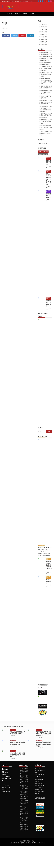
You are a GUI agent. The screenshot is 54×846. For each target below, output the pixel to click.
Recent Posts (43, 154)
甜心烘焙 (37, 791)
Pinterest (44, 1)
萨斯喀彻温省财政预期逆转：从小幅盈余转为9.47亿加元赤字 (45, 92)
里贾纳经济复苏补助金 (48, 162)
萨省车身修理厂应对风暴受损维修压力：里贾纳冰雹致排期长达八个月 (45, 58)
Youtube (46, 1)
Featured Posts (43, 436)
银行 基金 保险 (43, 44)
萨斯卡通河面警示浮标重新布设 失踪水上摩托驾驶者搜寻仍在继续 (45, 102)
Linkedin (42, 1)
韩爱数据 (37, 779)
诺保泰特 (37, 783)
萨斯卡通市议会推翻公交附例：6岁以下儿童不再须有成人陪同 (45, 68)
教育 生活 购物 (43, 31)
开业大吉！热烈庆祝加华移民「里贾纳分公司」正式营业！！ (48, 179)
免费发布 (32, 13)
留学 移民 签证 (43, 37)
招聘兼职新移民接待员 (48, 581)
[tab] (43, 151)
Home (13, 1)
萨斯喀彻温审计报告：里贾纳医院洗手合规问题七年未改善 (45, 74)
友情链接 (26, 1)
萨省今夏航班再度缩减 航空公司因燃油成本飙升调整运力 (45, 127)
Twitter (40, 1)
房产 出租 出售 (43, 29)
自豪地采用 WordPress (15, 843)
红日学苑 (37, 768)
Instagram (51, 1)
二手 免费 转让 (43, 24)
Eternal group (38, 789)
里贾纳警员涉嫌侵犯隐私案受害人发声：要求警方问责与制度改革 (45, 115)
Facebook (38, 1)
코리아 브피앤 (39, 785)
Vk (49, 1)
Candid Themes (41, 843)
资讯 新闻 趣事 (43, 42)
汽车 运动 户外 (43, 34)
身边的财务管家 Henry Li (48, 195)
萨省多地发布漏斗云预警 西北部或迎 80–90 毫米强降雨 (46, 121)
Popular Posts (43, 151)
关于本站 (17, 1)
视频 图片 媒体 (43, 39)
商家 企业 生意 (43, 26)
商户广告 (21, 1)
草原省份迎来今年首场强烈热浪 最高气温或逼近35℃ (45, 133)
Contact (30, 1)
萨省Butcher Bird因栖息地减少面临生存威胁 (24, 787)
